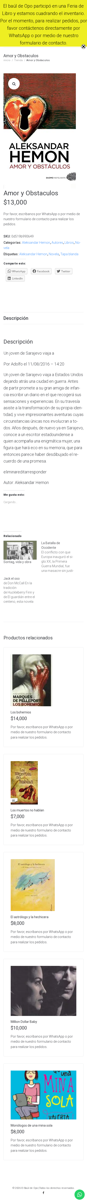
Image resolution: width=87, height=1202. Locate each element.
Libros (69, 242)
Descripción (15, 318)
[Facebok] (43, 1192)
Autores (57, 242)
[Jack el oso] (22, 590)
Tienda (18, 60)
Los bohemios (21, 712)
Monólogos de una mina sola (31, 1125)
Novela (54, 254)
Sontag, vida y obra (17, 562)
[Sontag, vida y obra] (20, 550)
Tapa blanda (69, 254)
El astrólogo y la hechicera (29, 917)
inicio (6, 60)
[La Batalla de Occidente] (60, 557)
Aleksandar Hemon (36, 242)
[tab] (43, 318)
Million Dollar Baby (24, 1022)
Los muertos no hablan (27, 810)
